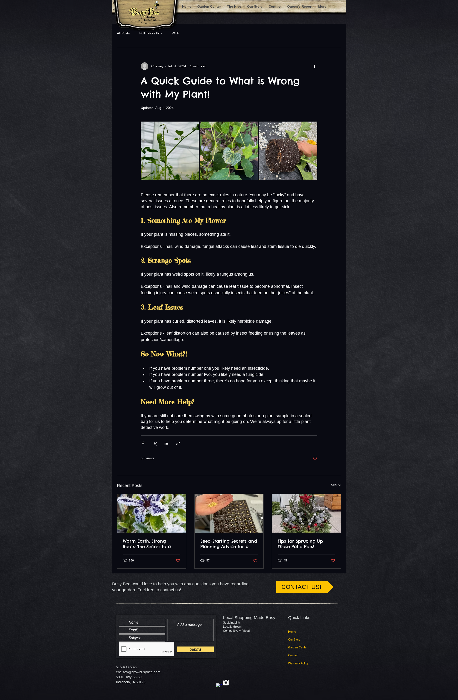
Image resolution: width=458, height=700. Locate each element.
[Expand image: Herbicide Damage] (229, 151)
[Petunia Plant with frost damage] (151, 513)
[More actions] (314, 66)
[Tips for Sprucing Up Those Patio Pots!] (306, 513)
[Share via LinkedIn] (166, 443)
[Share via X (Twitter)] (154, 443)
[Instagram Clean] (226, 682)
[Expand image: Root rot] (288, 151)
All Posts (123, 33)
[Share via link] (178, 443)
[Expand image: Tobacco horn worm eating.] (170, 151)
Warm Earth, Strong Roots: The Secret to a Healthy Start (147, 543)
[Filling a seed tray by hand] (229, 513)
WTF (175, 33)
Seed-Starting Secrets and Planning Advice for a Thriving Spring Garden (228, 543)
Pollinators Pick (150, 33)
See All (336, 485)
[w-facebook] (219, 686)
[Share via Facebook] (143, 443)
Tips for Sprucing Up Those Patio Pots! (300, 543)
